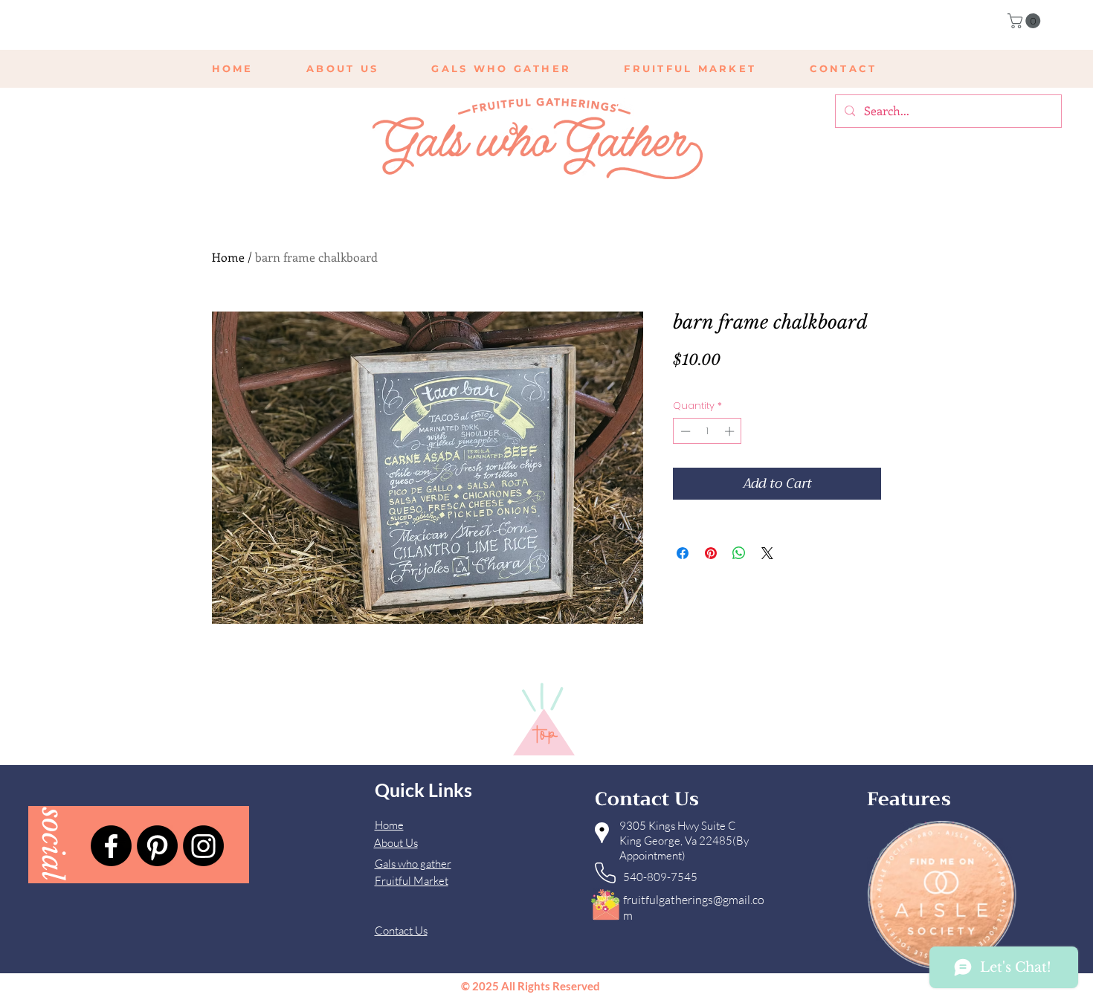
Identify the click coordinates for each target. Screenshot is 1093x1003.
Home (228, 257)
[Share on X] (767, 553)
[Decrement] (684, 431)
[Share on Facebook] (682, 553)
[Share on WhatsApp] (739, 553)
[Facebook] (111, 845)
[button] (1025, 20)
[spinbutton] (707, 431)
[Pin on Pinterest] (711, 553)
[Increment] (731, 431)
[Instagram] (203, 845)
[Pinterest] (157, 845)
